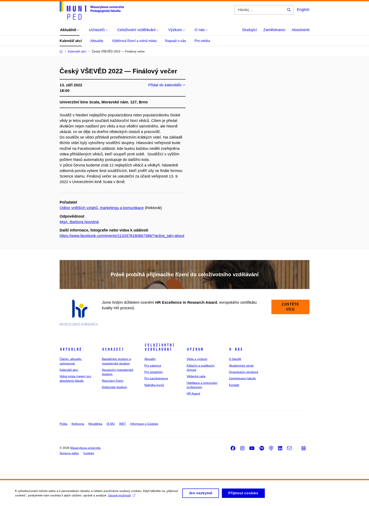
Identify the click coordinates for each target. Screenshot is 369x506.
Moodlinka (95, 423)
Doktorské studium (114, 387)
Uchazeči (113, 349)
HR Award (193, 393)
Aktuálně (71, 349)
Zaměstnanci (274, 30)
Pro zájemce (152, 365)
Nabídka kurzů (154, 385)
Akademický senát (241, 365)
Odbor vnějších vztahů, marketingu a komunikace (102, 208)
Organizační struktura (243, 372)
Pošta (63, 423)
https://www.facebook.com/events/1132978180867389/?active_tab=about (122, 236)
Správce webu (69, 453)
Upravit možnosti (119, 495)
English (303, 9)
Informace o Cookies (144, 423)
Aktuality (96, 41)
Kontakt (234, 385)
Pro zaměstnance (156, 378)
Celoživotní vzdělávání (159, 347)
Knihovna (78, 423)
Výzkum (195, 349)
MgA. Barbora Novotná (79, 222)
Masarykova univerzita (85, 448)
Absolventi (300, 30)
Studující (249, 30)
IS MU (111, 423)
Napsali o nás (175, 41)
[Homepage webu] (92, 10)
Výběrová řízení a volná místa (134, 41)
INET (122, 423)
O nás (236, 349)
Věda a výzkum (197, 359)
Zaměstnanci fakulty (242, 378)
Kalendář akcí (71, 41)
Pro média (202, 41)
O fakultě (235, 359)
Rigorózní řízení (112, 380)
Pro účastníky (153, 372)
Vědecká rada (196, 376)
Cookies (88, 453)
